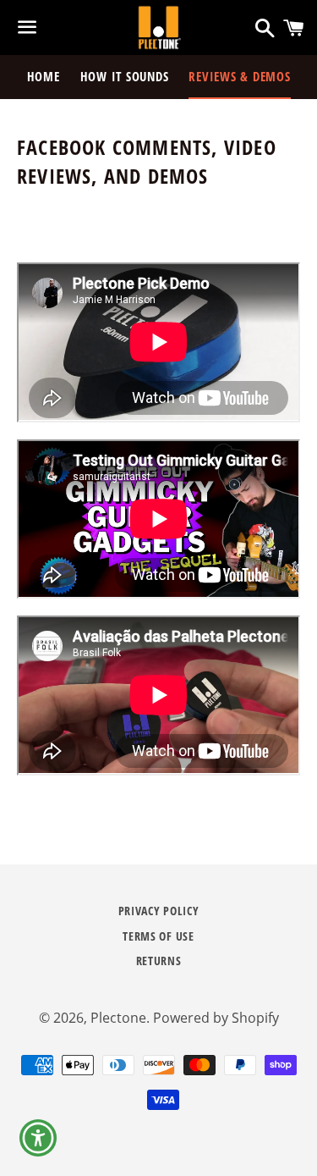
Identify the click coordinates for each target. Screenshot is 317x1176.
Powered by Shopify (216, 1017)
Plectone (118, 1017)
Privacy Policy (158, 911)
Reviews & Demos (239, 76)
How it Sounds (124, 76)
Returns (159, 960)
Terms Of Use (158, 936)
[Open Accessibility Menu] (38, 1138)
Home (43, 76)
